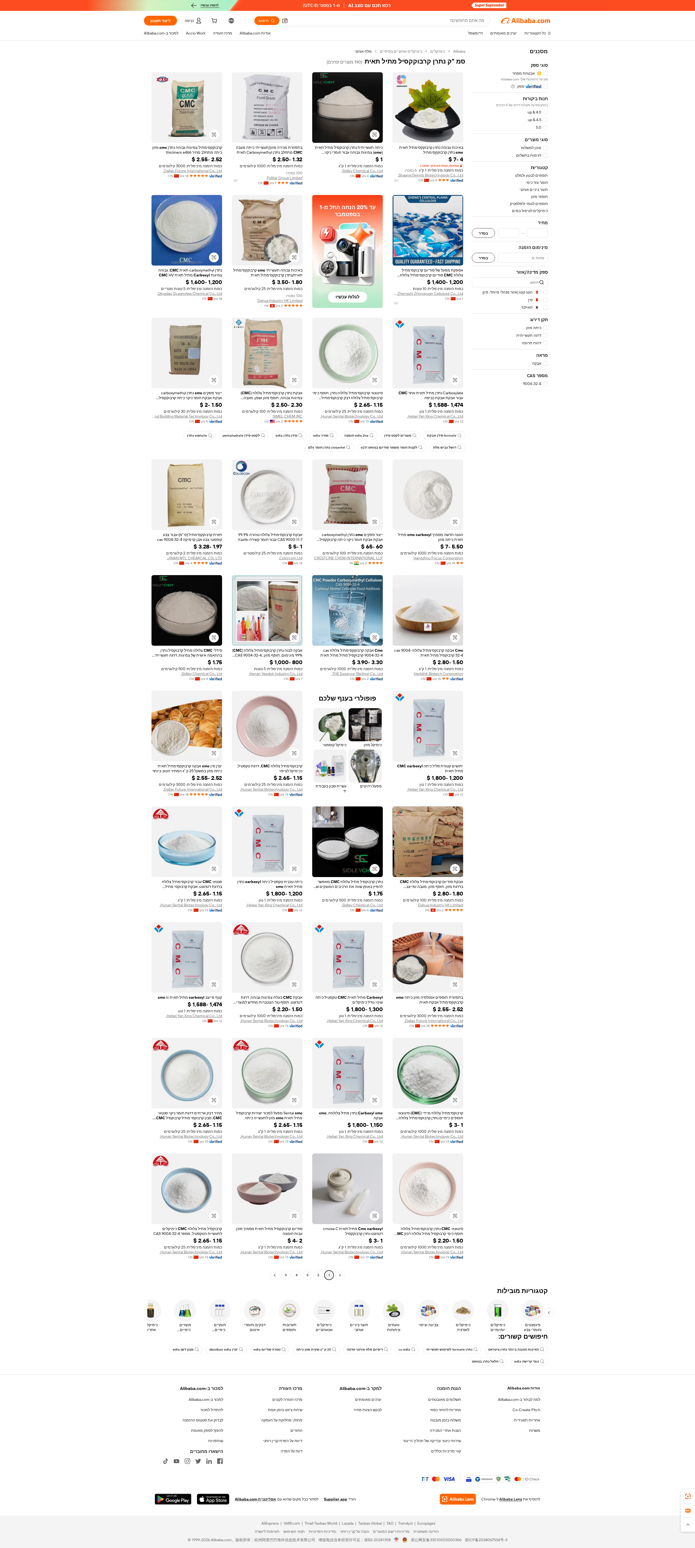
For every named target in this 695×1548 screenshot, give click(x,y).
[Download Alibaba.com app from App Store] (213, 1499)
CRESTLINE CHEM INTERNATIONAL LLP (348, 558)
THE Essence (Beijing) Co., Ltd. (357, 673)
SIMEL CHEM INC (287, 416)
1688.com (291, 1523)
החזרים (296, 1430)
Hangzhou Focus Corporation (438, 558)
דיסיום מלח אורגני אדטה (365, 1349)
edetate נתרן (197, 435)
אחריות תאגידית (527, 1420)
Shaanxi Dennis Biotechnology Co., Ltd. (430, 175)
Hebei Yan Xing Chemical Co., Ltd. (435, 416)
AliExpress (270, 1523)
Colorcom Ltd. (290, 558)
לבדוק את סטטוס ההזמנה (202, 1420)
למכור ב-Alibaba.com (206, 1399)
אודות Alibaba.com (523, 1388)
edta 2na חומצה (356, 435)
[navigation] (510, 664)
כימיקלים (437, 51)
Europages (426, 1523)
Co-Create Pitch (526, 1410)
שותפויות (215, 1441)
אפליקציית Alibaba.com (255, 1499)
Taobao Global (370, 1523)
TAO (389, 1523)
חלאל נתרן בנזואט (485, 1361)
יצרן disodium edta (223, 1349)
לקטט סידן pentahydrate (241, 435)
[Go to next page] (275, 1275)
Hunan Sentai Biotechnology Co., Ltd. (351, 416)
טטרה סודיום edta (267, 1349)
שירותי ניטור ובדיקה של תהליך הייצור (432, 1441)
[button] (285, 20)
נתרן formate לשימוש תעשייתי (449, 1349)
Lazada (347, 1523)
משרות (534, 1430)
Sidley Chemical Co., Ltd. (362, 171)
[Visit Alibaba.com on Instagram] (187, 1461)
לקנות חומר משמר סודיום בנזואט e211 (389, 447)
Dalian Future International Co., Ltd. (192, 171)
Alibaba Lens (510, 1499)
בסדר (483, 233)
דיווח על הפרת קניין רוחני (282, 1441)
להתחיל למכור (211, 1410)
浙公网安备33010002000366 (436, 1540)
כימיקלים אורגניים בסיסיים (401, 51)
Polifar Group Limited (284, 178)
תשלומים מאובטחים (444, 1399)
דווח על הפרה (291, 1451)
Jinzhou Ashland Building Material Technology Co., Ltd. (186, 416)
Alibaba (459, 51)
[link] (688, 1496)
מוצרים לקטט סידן (397, 435)
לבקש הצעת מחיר (367, 1410)
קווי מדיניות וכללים (446, 1451)
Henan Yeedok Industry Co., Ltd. (275, 673)
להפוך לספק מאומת (207, 1430)
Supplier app (335, 1499)
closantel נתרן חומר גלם (326, 447)
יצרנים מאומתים (368, 1399)
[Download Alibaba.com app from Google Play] (173, 1499)
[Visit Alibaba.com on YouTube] (176, 1461)
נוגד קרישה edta (526, 1361)
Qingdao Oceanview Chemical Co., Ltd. (189, 293)
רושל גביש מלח (444, 447)
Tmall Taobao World (321, 1523)
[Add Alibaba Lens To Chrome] (458, 1499)
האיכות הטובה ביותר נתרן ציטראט (513, 1349)
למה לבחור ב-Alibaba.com (519, 1399)
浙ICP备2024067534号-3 (486, 1540)
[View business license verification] (396, 1540)
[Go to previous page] (340, 1275)
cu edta (404, 1349)
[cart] (214, 21)
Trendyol (405, 1523)
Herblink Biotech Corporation (438, 673)
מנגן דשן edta (183, 1349)
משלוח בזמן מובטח (445, 1420)
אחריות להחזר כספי (445, 1410)
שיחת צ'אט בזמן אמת (285, 1410)
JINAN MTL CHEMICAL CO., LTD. (194, 558)
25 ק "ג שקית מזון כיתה (313, 1349)
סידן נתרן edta (286, 435)
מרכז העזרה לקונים (287, 1399)
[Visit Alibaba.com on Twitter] (198, 1461)
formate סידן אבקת (441, 435)
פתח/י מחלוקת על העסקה (281, 1420)
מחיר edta (320, 435)
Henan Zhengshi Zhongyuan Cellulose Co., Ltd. (428, 293)
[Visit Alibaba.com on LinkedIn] (209, 1461)
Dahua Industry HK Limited (279, 300)
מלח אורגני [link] (363, 51)
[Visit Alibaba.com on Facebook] (220, 1461)
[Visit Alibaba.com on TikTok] (165, 1461)
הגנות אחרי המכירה (445, 1430)
